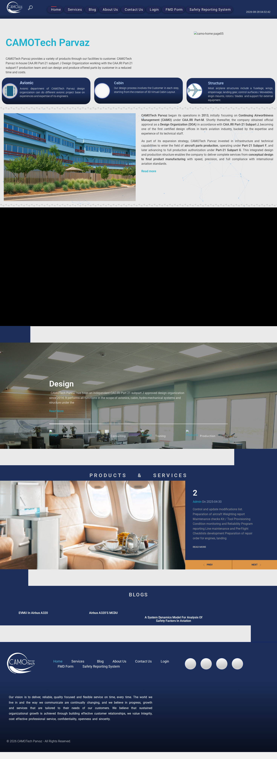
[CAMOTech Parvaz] (17, 7)
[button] (30, 7)
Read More (56, 411)
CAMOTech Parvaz (48, 42)
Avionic (26, 82)
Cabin (119, 83)
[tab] (61, 436)
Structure (216, 83)
